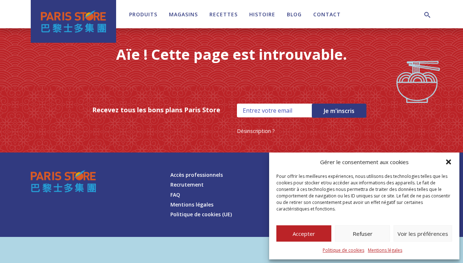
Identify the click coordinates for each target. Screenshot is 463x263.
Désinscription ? (256, 131)
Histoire (262, 14)
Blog (294, 14)
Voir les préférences (423, 233)
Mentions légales (385, 250)
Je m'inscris (339, 111)
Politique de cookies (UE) (201, 214)
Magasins (183, 14)
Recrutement (187, 184)
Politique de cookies (343, 250)
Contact (327, 14)
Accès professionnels (196, 174)
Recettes (223, 14)
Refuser (363, 233)
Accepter (304, 233)
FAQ (175, 194)
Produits (143, 14)
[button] (448, 162)
